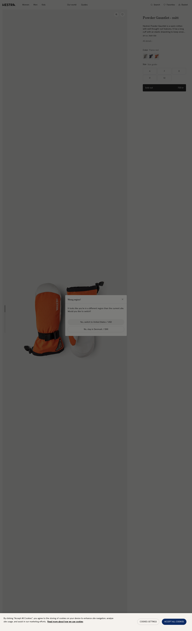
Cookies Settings (148, 622)
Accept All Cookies (174, 622)
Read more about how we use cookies (65, 622)
